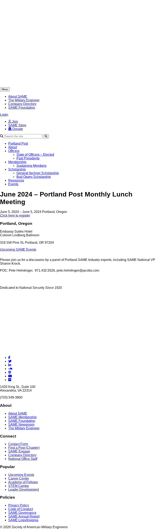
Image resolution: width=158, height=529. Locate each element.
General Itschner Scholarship (37, 173)
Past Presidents (28, 158)
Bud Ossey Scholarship (33, 176)
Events (13, 184)
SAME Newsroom (21, 424)
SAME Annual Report (24, 516)
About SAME (17, 96)
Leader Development (23, 489)
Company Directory (22, 104)
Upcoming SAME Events (18, 249)
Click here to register (15, 215)
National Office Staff (22, 458)
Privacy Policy (18, 505)
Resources (16, 180)
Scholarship (17, 169)
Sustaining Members (31, 165)
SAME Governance (22, 512)
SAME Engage (19, 451)
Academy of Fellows (23, 482)
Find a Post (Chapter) (24, 447)
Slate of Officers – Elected (35, 154)
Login (4, 114)
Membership (17, 162)
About (12, 147)
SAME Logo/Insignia (23, 520)
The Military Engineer (24, 100)
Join (14, 121)
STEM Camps (18, 486)
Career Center (18, 478)
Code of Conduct (20, 509)
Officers (13, 151)
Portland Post (18, 143)
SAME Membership (22, 417)
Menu (5, 89)
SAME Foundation (21, 107)
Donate (17, 129)
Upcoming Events (21, 474)
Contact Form (18, 444)
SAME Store (17, 125)
